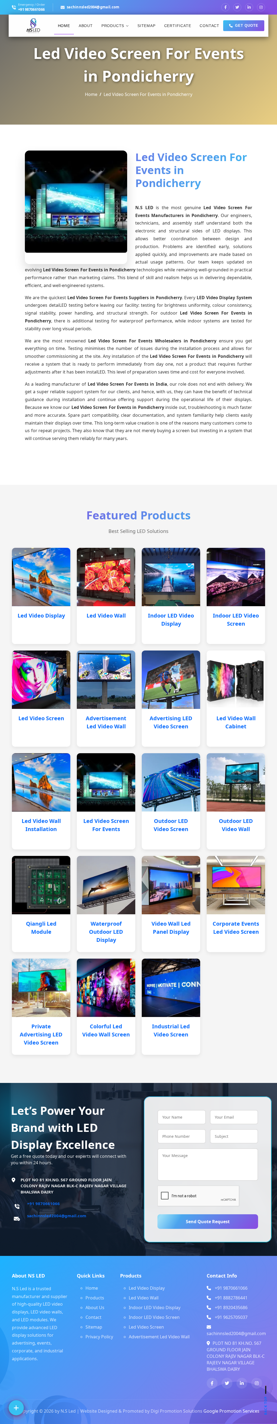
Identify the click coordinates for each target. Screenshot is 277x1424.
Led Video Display (41, 615)
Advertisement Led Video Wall (159, 1337)
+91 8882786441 (231, 1298)
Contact (209, 26)
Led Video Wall (106, 615)
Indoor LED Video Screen (154, 1317)
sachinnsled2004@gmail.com (93, 7)
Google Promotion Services (231, 1411)
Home (64, 26)
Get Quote (246, 26)
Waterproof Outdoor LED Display (106, 931)
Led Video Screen (41, 718)
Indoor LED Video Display (154, 1307)
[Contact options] (16, 1407)
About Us (94, 1307)
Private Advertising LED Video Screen (41, 1034)
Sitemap (146, 26)
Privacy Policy (99, 1337)
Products (112, 26)
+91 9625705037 (231, 1317)
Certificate (177, 26)
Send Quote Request (208, 1222)
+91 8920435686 (231, 1307)
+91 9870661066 (31, 9)
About (86, 26)
